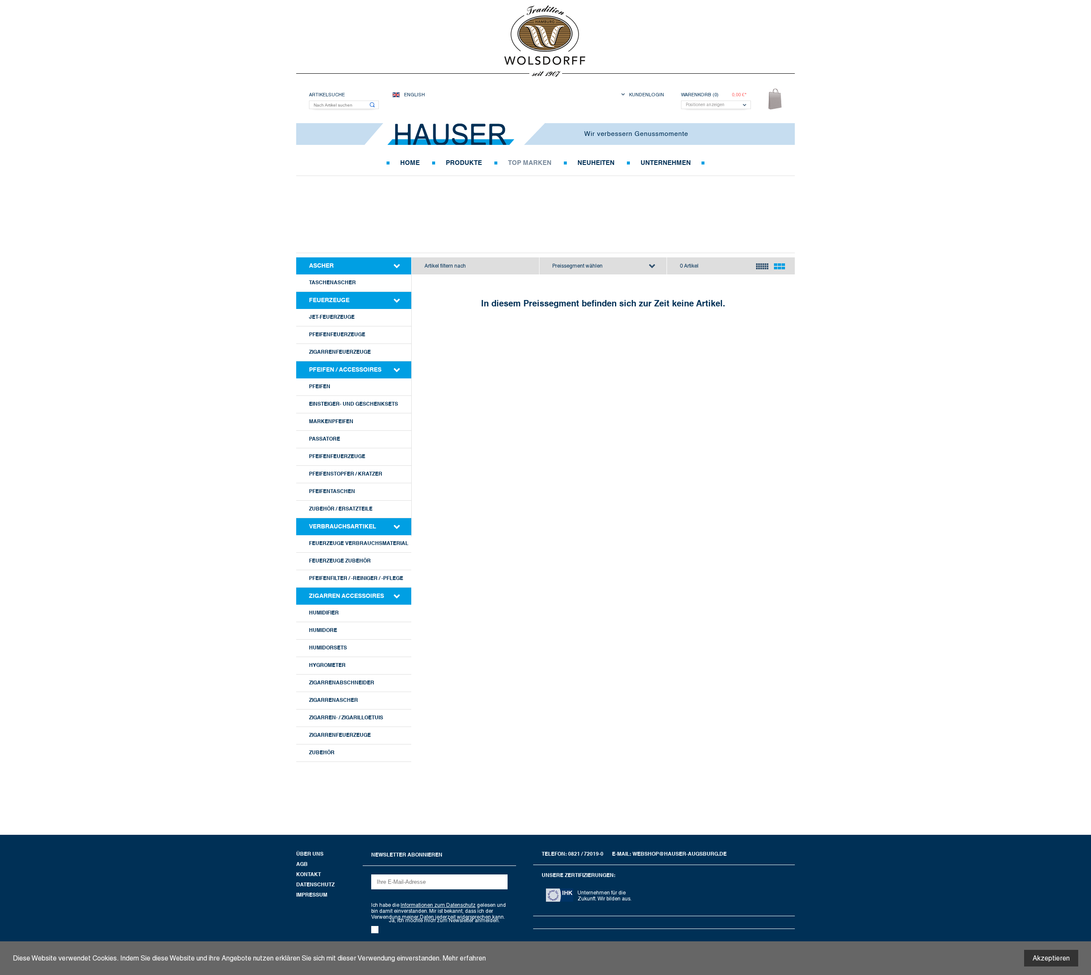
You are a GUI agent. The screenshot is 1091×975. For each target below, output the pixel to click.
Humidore (323, 630)
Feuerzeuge (329, 300)
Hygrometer (327, 665)
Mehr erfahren (464, 958)
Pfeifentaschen (332, 491)
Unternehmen (666, 163)
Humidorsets (328, 648)
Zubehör (322, 753)
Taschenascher (332, 283)
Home (410, 163)
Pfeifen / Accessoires (345, 370)
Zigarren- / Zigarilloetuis (346, 718)
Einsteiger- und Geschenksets (353, 404)
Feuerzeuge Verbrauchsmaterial (358, 543)
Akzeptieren (1051, 958)
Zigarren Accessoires (346, 596)
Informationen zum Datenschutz (438, 905)
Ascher (321, 266)
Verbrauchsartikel (342, 527)
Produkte (464, 163)
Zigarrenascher (333, 700)
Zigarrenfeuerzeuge (340, 352)
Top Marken (529, 163)
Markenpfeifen (331, 421)
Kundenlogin (646, 94)
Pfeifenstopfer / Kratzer (345, 474)
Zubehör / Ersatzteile (340, 509)
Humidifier (324, 613)
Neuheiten (596, 163)
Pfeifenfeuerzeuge (337, 335)
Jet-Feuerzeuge (332, 317)
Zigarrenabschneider (341, 683)
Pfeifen (319, 386)
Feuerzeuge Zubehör (340, 561)
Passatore (324, 439)
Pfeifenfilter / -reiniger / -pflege (356, 578)
